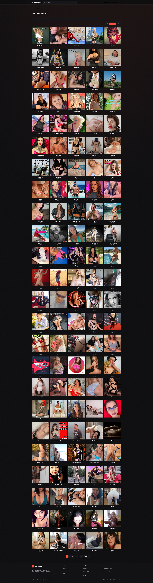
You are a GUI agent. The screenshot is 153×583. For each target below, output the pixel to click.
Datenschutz (85, 570)
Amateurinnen (107, 2)
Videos (100, 2)
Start (33, 8)
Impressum (85, 568)
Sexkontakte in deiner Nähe (108, 572)
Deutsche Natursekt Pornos (108, 570)
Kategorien (114, 2)
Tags (120, 2)
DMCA (84, 573)
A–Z (107, 23)
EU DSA (84, 575)
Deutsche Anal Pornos (108, 568)
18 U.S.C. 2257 (86, 571)
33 (81, 556)
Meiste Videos (112, 23)
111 (86, 556)
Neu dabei (118, 23)
